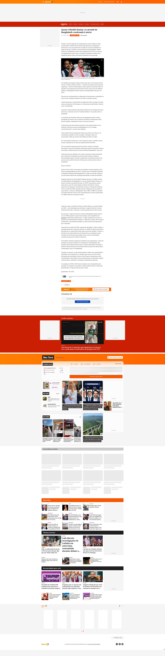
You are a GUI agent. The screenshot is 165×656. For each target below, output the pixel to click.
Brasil (71, 557)
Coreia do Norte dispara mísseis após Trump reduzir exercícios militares (55, 596)
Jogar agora (54, 387)
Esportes (72, 593)
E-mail (117, 1)
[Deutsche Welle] (64, 276)
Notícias (67, 284)
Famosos (70, 513)
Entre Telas (50, 513)
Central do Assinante (109, 1)
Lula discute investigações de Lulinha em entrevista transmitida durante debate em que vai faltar (71, 544)
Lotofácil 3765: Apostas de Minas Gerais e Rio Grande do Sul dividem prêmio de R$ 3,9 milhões (96, 596)
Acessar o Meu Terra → (60, 357)
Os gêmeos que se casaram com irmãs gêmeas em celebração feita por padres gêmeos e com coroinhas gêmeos (71, 586)
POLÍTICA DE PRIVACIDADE (94, 644)
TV (48, 503)
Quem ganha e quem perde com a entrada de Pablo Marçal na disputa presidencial (75, 560)
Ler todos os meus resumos (96, 376)
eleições (63, 218)
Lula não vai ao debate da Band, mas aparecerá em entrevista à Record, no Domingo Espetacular (92, 551)
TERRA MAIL (100, 1)
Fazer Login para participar (82, 301)
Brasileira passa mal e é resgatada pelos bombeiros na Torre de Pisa (96, 560)
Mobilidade (71, 522)
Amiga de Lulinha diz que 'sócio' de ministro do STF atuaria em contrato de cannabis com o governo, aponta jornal (92, 586)
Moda (70, 503)
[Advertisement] (113, 560)
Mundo (92, 557)
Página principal (49, 2)
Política (63, 536)
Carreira (43, 547)
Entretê (49, 522)
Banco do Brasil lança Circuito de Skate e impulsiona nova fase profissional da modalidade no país (75, 596)
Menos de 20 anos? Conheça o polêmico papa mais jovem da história (50, 560)
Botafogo (91, 503)
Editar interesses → (118, 363)
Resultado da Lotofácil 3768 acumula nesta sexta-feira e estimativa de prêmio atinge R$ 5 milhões (51, 586)
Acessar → (58, 393)
